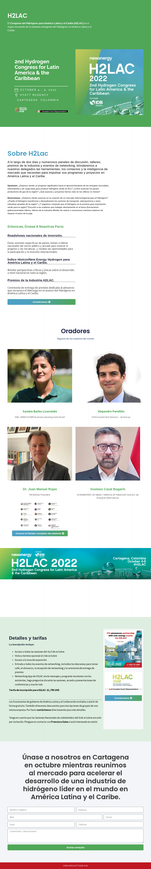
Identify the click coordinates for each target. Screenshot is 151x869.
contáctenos (44, 710)
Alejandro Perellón (111, 411)
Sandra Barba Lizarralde (40, 411)
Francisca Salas (59, 721)
